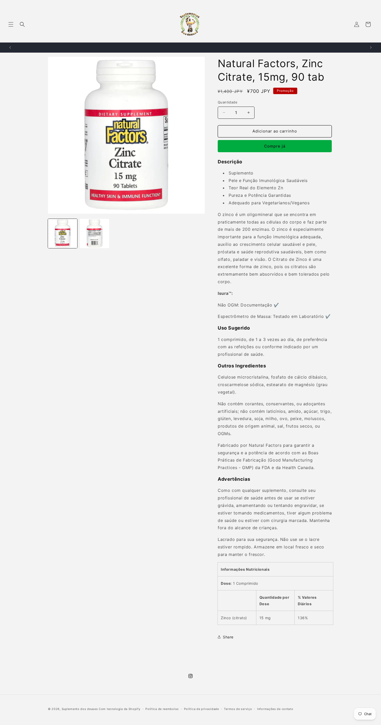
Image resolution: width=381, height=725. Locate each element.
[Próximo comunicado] (371, 47)
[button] (11, 24)
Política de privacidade (201, 708)
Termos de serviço (238, 708)
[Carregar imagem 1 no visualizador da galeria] (62, 233)
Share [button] (228, 637)
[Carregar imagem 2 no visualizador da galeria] (94, 233)
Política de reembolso (162, 708)
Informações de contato (275, 708)
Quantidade (227, 102)
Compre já (275, 146)
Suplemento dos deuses (80, 709)
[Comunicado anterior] (10, 47)
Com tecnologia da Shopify (119, 709)
